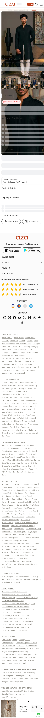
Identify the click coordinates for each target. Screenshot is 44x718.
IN (42, 708)
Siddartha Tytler (10, 59)
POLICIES (5, 268)
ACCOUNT (6, 262)
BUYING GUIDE (7, 257)
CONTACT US (7, 273)
